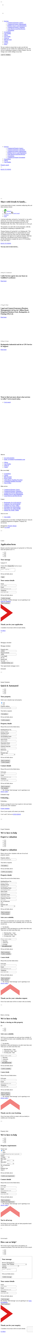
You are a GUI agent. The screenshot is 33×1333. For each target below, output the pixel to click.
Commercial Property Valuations (16, 27)
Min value (3, 1159)
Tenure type (4, 1149)
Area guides (7, 36)
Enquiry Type (5, 1264)
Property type (4, 753)
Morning (5, 941)
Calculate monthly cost (7, 663)
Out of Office (7, 483)
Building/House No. (6, 729)
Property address (5, 706)
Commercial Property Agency (15, 22)
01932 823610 (17, 814)
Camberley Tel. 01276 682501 (12, 504)
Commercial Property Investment (16, 157)
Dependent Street (5, 743)
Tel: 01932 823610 (9, 458)
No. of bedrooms (5, 901)
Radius (2, 1155)
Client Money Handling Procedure (13, 480)
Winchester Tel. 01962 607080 (12, 508)
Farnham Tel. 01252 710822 (11, 505)
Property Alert (4, 1131)
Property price (4, 649)
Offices (6, 35)
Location (3, 1154)
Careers (6, 42)
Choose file (4, 566)
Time (10, 930)
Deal (7, 172)
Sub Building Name (6, 736)
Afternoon (5, 942)
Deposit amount (5, 652)
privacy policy (4, 791)
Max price (3, 1162)
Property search (5, 165)
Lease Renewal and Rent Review (16, 29)
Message (3, 567)
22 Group (7, 527)
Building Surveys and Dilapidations (16, 25)
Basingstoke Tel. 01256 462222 (12, 502)
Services (6, 21)
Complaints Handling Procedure (12, 481)
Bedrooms (3, 749)
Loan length (4, 656)
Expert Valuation (5, 829)
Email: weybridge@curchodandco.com (14, 459)
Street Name (4, 739)
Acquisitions (10, 30)
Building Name (5, 733)
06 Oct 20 (3, 172)
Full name (3, 772)
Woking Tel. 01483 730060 (11, 510)
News (5, 44)
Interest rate (4, 659)
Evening (5, 944)
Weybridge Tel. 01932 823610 (12, 507)
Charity (6, 41)
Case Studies (7, 33)
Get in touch (4, 1238)
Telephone (3, 590)
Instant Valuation (5, 682)
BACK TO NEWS (6, 169)
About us (6, 38)
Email (2, 587)
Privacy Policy (8, 478)
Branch (4, 1262)
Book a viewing (5, 1015)
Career (2, 540)
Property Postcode (5, 746)
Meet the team (8, 39)
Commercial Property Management (16, 24)
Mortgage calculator (6, 642)
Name (2, 584)
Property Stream (12, 526)
